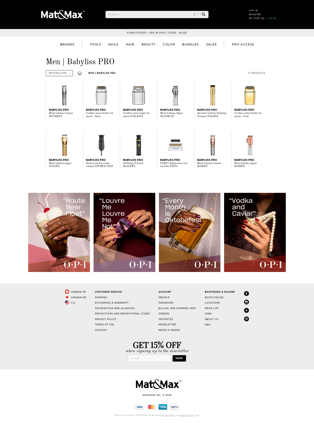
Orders (163, 313)
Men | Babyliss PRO (102, 73)
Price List (212, 308)
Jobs (208, 313)
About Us (211, 319)
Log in (253, 10)
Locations (212, 302)
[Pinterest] (246, 318)
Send (179, 358)
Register (255, 14)
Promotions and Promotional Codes (122, 313)
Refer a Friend (169, 330)
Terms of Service (186, 415)
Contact (101, 330)
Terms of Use (104, 324)
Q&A (207, 324)
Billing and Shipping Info (177, 308)
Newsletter (167, 324)
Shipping (101, 297)
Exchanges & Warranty (112, 302)
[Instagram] (246, 302)
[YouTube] (246, 310)
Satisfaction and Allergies (115, 308)
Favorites (165, 319)
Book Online (214, 297)
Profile (164, 297)
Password (165, 302)
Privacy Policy (106, 319)
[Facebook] (246, 293)
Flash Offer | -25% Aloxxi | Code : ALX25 (157, 32)
